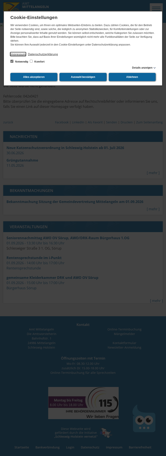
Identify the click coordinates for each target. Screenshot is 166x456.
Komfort (39, 61)
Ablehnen (132, 77)
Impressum (18, 54)
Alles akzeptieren (34, 77)
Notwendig (21, 61)
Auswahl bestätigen (83, 77)
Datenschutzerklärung (43, 54)
